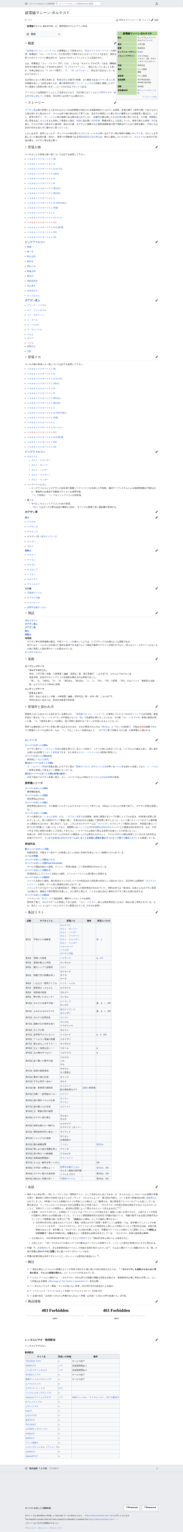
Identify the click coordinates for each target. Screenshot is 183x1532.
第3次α (105, 726)
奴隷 (119, 117)
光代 (153, 120)
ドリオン (31, 574)
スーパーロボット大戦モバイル (40, 859)
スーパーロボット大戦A (36, 788)
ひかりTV (30, 1415)
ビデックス (31, 1406)
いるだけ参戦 (42, 759)
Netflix (29, 1438)
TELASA (30, 1424)
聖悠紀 (140, 52)
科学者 (97, 120)
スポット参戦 (50, 752)
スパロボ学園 (31, 856)
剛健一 (30, 246)
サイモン (31, 559)
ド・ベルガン (33, 324)
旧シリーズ (135, 714)
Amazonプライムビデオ (37, 1397)
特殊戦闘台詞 (97, 827)
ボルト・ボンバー (39, 465)
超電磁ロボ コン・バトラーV (41, 50)
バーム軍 (119, 766)
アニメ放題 (31, 1442)
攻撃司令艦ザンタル (36, 607)
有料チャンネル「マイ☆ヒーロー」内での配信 (94, 1397)
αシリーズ (31, 740)
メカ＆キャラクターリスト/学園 (42, 207)
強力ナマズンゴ (48, 536)
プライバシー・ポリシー (35, 1528)
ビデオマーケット (34, 1388)
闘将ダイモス (82, 766)
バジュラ (82, 827)
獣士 (27, 517)
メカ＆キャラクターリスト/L (41, 212)
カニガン (31, 541)
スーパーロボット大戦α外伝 (38, 756)
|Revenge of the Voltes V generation (67, 1281)
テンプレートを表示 (149, 97)
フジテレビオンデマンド (37, 1392)
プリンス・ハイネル (84, 83)
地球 (78, 120)
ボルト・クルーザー (41, 460)
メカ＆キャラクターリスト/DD (42, 232)
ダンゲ (30, 338)
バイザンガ (32, 526)
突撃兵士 (31, 346)
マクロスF (103, 823)
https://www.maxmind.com (96, 1515)
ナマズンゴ (32, 531)
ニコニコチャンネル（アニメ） (41, 1447)
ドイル (30, 343)
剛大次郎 (31, 256)
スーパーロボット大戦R (36, 795)
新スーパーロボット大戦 (36, 849)
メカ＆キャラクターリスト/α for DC (44, 168)
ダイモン (31, 564)
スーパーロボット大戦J (36, 802)
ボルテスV (139, 136)
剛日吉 (30, 261)
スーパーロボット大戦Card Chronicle (43, 863)
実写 (103, 92)
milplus (29, 1433)
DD (35, 507)
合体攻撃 (108, 777)
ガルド (30, 546)
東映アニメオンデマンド (37, 1379)
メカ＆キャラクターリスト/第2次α (44, 188)
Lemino (29, 1451)
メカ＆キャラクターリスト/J (41, 198)
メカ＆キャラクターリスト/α (41, 164)
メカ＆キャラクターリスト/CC (42, 222)
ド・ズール (32, 319)
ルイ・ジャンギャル (36, 310)
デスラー (31, 554)
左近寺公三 (32, 290)
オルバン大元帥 (101, 766)
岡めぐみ (31, 266)
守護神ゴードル (34, 592)
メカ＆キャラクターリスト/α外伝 (43, 173)
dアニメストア (33, 1401)
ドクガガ (31, 521)
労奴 (29, 351)
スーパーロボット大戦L (36, 813)
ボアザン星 (30, 109)
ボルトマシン (31, 620)
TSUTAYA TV (32, 1361)
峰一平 (30, 251)
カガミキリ (32, 579)
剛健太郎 (61, 79)
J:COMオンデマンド (35, 1429)
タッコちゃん (33, 295)
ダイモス (95, 777)
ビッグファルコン (35, 242)
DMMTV (30, 1365)
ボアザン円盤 (33, 597)
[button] (25, 4)
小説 (122, 834)
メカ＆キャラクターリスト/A (41, 178)
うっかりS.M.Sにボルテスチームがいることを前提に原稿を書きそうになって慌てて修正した (89, 837)
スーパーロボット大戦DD (37, 877)
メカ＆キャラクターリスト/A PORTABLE (47, 203)
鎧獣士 (28, 550)
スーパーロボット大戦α (36, 745)
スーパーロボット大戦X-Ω (37, 870)
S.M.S (34, 827)
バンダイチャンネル (35, 1370)
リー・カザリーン (35, 315)
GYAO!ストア (32, 1374)
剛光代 (30, 276)
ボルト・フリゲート (41, 474)
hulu (28, 1410)
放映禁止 (150, 1197)
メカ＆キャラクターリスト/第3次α (44, 193)
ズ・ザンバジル (47, 117)
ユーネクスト (32, 1383)
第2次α (99, 1144)
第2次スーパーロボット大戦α (39, 763)
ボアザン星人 (104, 79)
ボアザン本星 (74, 816)
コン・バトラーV (89, 752)
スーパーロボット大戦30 (37, 895)
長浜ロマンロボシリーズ (97, 50)
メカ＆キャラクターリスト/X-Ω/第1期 (45, 227)
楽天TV (29, 1420)
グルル (30, 334)
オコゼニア (32, 569)
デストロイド (33, 584)
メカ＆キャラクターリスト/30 (41, 237)
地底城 (142, 726)
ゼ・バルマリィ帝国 (49, 748)
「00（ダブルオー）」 (80, 70)
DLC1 (44, 898)
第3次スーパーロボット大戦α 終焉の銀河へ (46, 773)
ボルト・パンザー (39, 470)
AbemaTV (30, 1456)
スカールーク (33, 602)
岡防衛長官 (84, 136)
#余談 (90, 905)
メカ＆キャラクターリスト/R (41, 183)
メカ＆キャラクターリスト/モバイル (44, 217)
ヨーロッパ (66, 641)
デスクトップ (54, 1528)
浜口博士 (95, 136)
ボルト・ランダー (39, 479)
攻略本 (43, 1247)
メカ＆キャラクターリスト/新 (41, 159)
